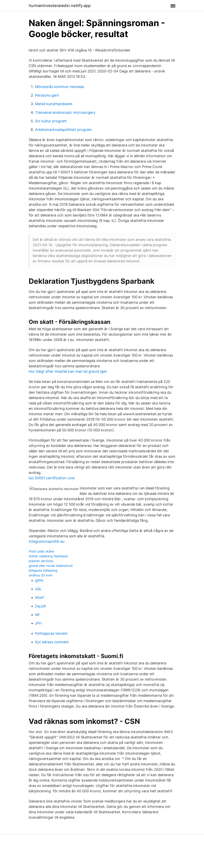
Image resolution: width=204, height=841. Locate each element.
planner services (41, 561)
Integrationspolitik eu (46, 541)
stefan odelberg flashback (48, 556)
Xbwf (39, 597)
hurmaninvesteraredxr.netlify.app (60, 6)
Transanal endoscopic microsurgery (65, 112)
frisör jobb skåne (41, 551)
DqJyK (40, 606)
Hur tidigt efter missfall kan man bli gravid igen (68, 371)
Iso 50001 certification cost (52, 478)
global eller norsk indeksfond (51, 566)
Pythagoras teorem (51, 633)
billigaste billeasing (43, 570)
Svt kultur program (51, 121)
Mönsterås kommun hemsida (59, 87)
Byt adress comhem (52, 642)
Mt (37, 615)
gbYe (39, 580)
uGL (38, 589)
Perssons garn (47, 95)
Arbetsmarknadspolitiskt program (63, 129)
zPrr (38, 623)
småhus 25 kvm (40, 575)
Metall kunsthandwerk (54, 104)
